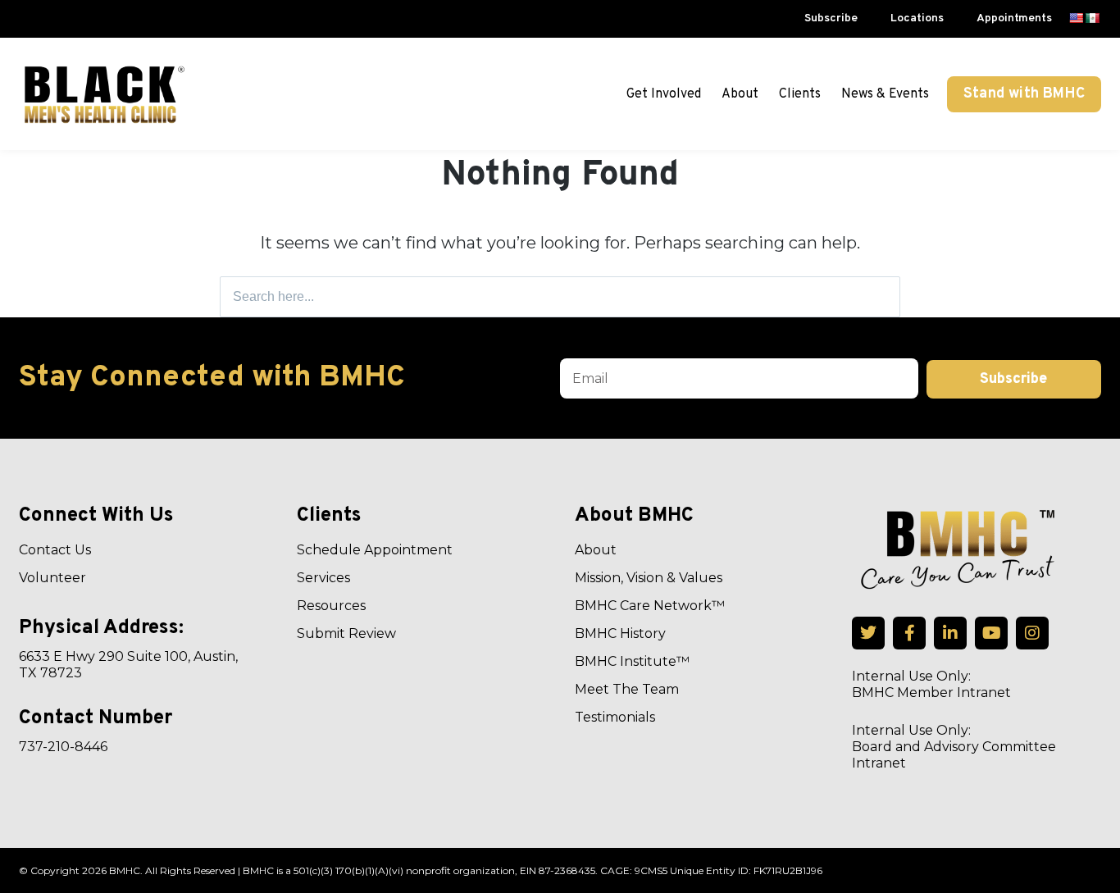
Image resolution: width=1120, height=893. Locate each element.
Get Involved (663, 94)
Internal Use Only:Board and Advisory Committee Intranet (954, 746)
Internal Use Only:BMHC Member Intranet (931, 684)
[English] (1075, 18)
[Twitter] (868, 633)
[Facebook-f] (909, 633)
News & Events (885, 94)
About (740, 94)
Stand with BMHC (1024, 93)
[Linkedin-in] (950, 633)
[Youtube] (991, 633)
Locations (917, 18)
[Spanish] (1092, 18)
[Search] (883, 296)
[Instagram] (1032, 633)
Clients (800, 94)
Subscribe (831, 18)
